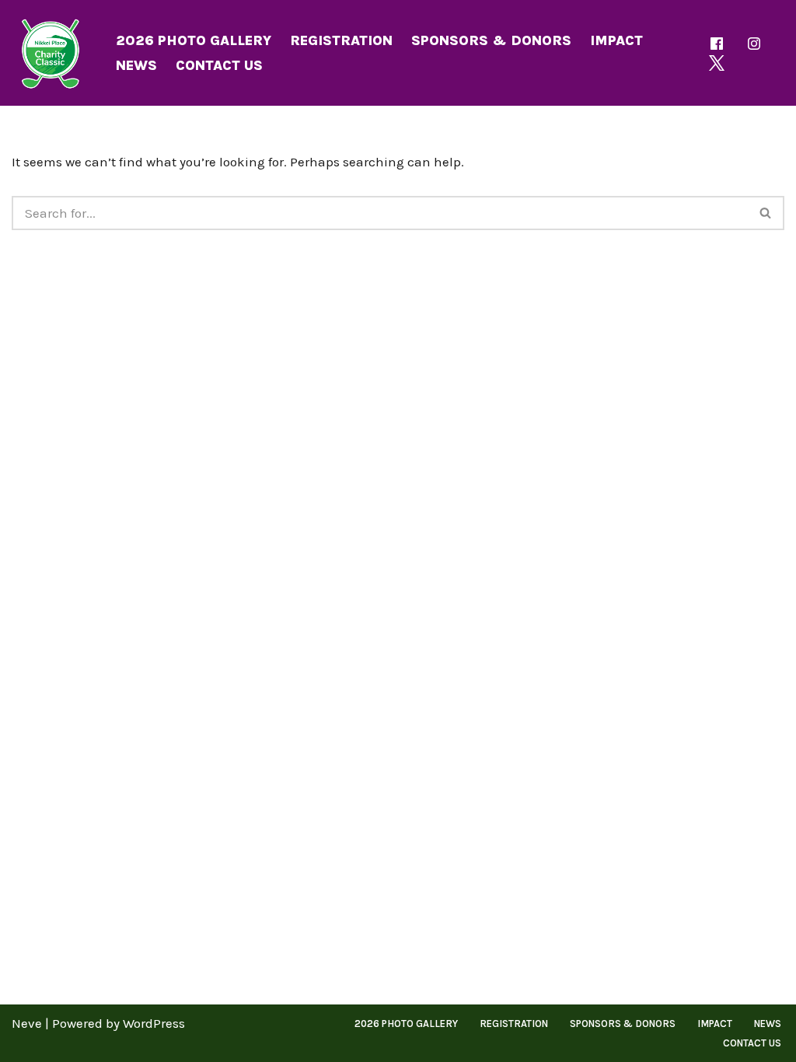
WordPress (154, 1023)
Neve (27, 1023)
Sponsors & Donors (491, 40)
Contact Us (219, 65)
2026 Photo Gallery (193, 40)
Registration (341, 40)
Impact (616, 40)
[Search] (766, 213)
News (136, 65)
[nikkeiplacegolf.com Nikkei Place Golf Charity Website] (50, 53)
